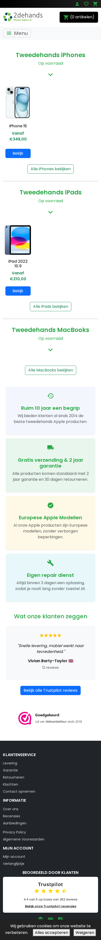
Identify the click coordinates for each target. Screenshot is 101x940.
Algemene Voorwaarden (23, 839)
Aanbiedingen (14, 823)
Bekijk (18, 153)
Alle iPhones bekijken (51, 169)
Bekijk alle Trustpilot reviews (50, 690)
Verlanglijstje (13, 863)
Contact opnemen (19, 791)
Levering (10, 763)
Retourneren (13, 777)
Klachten (10, 784)
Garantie (10, 770)
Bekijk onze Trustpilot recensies (50, 906)
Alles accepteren (51, 932)
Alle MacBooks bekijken (50, 370)
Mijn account (14, 856)
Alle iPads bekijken (50, 306)
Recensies (11, 816)
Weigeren (85, 932)
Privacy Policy (14, 832)
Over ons (10, 809)
